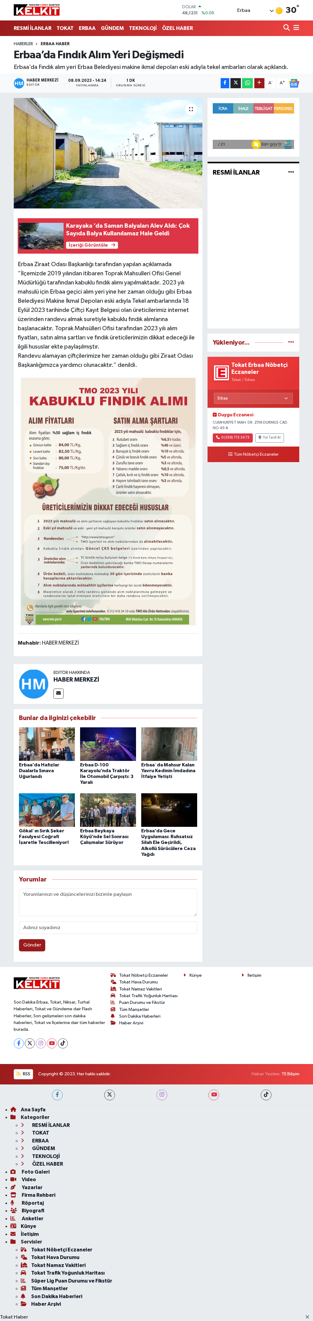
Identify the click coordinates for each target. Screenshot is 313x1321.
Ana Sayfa (33, 1109)
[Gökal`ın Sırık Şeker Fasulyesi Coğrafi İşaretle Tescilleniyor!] (47, 810)
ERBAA (87, 28)
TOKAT (65, 28)
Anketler (32, 1218)
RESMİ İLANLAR (32, 28)
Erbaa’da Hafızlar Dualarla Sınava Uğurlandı (39, 770)
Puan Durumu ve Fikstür (142, 1002)
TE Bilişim (290, 1074)
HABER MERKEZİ (76, 680)
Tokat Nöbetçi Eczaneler (143, 975)
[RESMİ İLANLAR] (291, 172)
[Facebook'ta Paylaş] (225, 83)
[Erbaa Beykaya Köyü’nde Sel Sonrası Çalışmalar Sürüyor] (108, 810)
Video (28, 1179)
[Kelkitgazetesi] (37, 10)
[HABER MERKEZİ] (33, 683)
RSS (26, 1074)
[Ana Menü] (295, 28)
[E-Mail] (58, 694)
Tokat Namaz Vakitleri (140, 989)
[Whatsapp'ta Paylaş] (247, 83)
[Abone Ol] (294, 83)
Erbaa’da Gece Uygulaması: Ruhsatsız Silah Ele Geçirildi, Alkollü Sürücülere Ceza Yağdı (168, 842)
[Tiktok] (63, 1043)
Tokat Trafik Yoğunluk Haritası (148, 995)
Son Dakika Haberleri (139, 1016)
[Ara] (287, 28)
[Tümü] (291, 342)
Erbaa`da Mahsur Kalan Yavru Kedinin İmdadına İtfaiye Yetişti (168, 770)
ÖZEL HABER (177, 28)
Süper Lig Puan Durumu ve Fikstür (71, 1280)
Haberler (23, 44)
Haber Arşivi (131, 1023)
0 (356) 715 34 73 (235, 438)
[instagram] (161, 1095)
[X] (30, 1043)
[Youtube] (52, 1043)
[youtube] (213, 1095)
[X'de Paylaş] (235, 83)
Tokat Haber (14, 1317)
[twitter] (109, 1095)
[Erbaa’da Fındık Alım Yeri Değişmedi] (108, 153)
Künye (196, 975)
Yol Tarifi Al (272, 438)
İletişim (254, 975)
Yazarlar (31, 1187)
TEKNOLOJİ (143, 28)
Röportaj (32, 1203)
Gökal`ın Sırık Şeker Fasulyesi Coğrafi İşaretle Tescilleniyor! (44, 836)
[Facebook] (19, 1043)
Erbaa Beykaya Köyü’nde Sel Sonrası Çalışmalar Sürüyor (104, 836)
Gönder (32, 945)
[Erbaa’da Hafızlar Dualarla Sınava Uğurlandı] (47, 744)
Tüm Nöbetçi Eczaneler (256, 454)
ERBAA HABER (55, 44)
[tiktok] (266, 1095)
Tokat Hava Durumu (138, 982)
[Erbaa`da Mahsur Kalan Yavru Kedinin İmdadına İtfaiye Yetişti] (169, 744)
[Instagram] (41, 1043)
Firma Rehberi (38, 1195)
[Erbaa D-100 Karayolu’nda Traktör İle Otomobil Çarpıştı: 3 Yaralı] (108, 744)
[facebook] (57, 1095)
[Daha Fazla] (259, 83)
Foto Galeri (35, 1171)
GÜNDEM (112, 28)
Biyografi (32, 1210)
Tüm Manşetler (134, 1009)
